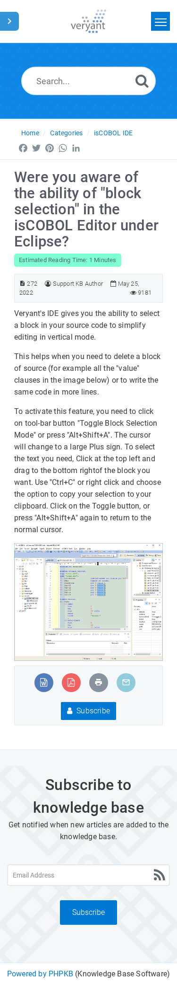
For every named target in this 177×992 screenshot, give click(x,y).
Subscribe (92, 710)
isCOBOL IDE (113, 133)
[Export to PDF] (71, 682)
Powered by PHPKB (40, 973)
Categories (66, 133)
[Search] (142, 81)
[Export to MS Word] (43, 682)
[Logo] (88, 21)
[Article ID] (22, 284)
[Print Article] (98, 682)
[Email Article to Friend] (126, 682)
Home (30, 133)
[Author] (48, 284)
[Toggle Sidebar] (9, 21)
